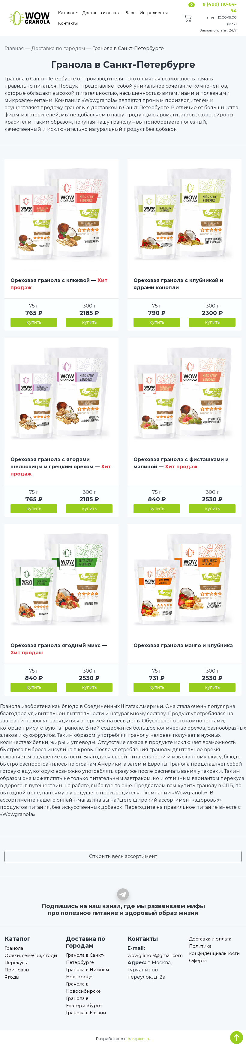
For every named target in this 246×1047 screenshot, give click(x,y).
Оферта (198, 960)
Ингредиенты (154, 12)
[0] (188, 19)
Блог (130, 12)
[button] (12, 215)
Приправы (16, 970)
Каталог (66, 12)
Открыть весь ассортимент (123, 856)
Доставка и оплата (101, 12)
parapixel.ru (139, 1038)
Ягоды (11, 977)
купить (34, 322)
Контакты (68, 23)
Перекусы (16, 962)
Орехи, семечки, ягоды (30, 955)
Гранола (13, 948)
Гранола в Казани (86, 1013)
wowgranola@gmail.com (155, 955)
